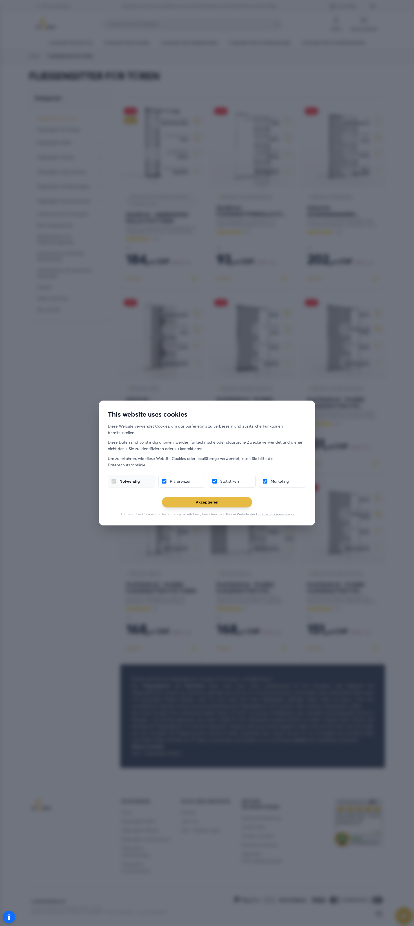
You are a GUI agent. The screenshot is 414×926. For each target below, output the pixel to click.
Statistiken (229, 481)
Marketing (280, 481)
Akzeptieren (207, 502)
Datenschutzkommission (275, 514)
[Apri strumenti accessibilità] (9, 917)
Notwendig (129, 481)
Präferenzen (181, 481)
